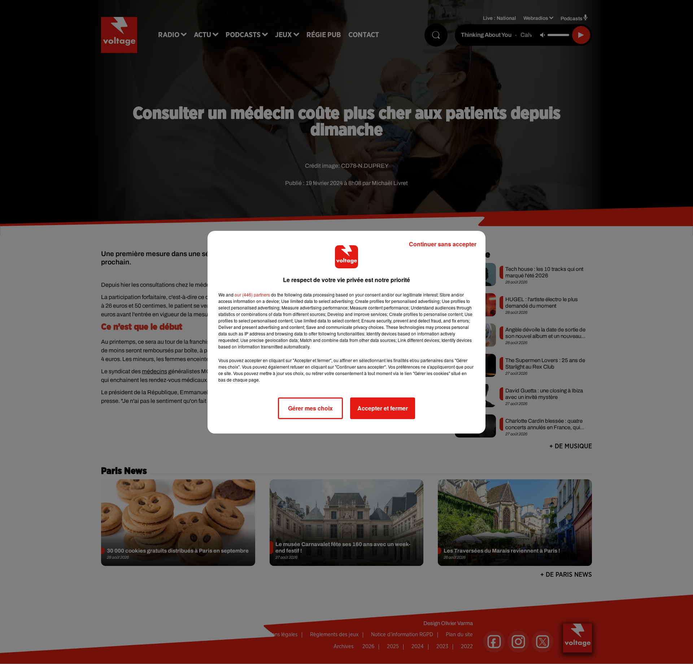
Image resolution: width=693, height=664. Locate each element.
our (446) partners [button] (252, 294)
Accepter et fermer (382, 408)
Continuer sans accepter (442, 244)
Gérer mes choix (310, 408)
